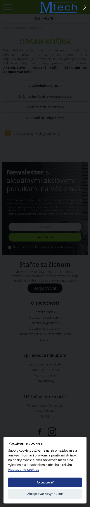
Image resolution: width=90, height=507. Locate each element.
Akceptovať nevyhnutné (45, 494)
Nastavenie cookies (23, 470)
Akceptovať (45, 482)
